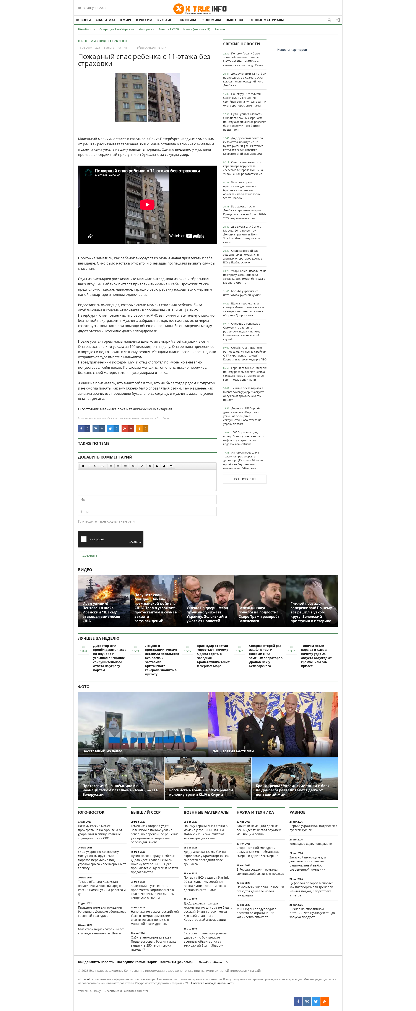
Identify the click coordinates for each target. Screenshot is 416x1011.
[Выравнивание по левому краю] (111, 466)
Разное (219, 29)
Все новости (245, 479)
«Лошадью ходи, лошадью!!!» (311, 844)
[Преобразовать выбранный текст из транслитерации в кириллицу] (164, 466)
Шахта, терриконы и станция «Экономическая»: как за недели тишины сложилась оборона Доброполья (244, 309)
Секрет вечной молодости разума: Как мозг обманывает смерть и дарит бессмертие (259, 852)
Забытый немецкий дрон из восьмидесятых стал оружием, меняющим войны (259, 830)
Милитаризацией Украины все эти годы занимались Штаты (101, 931)
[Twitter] (316, 1001)
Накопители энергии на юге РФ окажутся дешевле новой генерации (260, 891)
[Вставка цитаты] (157, 466)
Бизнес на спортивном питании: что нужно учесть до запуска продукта (312, 913)
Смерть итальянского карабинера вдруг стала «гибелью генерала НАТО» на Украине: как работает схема (243, 168)
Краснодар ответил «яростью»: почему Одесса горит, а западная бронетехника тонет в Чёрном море (213, 656)
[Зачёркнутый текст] (102, 466)
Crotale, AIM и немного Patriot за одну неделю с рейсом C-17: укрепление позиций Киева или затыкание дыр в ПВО (244, 353)
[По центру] (118, 466)
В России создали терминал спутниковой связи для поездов (260, 871)
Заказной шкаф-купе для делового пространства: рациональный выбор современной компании (307, 863)
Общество (234, 20)
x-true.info (84, 979)
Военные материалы (265, 20)
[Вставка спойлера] (171, 466)
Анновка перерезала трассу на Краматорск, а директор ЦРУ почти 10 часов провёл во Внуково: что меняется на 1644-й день (243, 460)
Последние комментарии (137, 962)
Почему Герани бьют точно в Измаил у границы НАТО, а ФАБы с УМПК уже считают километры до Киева (243, 59)
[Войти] (338, 20)
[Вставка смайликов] (133, 466)
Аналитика (105, 20)
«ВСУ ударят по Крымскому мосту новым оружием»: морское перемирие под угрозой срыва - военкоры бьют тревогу (102, 860)
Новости (83, 20)
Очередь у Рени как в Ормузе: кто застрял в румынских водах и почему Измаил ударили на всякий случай (241, 331)
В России (144, 20)
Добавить (90, 555)
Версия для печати (153, 47)
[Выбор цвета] (141, 466)
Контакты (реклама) (176, 962)
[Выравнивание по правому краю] (125, 466)
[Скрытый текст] (150, 466)
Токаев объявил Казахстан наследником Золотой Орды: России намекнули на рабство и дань (102, 887)
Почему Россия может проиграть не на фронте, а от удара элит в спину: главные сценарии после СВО (100, 832)
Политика (187, 20)
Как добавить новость (96, 962)
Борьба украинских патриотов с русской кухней (242, 293)
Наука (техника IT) (196, 29)
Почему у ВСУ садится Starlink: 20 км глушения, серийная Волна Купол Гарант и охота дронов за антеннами (244, 99)
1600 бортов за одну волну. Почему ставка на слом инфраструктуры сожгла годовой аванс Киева (243, 438)
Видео (105, 41)
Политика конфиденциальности (212, 983)
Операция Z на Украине (116, 29)
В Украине (165, 20)
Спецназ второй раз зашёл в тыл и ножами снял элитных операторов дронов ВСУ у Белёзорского (242, 256)
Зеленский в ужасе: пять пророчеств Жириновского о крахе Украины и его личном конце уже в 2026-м (152, 892)
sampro (109, 47)
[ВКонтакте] (307, 1001)
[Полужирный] (82, 466)
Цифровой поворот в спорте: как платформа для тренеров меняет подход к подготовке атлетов (311, 889)
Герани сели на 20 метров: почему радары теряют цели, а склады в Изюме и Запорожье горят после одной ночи (244, 373)
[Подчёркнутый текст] (95, 466)
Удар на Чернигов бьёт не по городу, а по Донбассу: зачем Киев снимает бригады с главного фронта (244, 276)
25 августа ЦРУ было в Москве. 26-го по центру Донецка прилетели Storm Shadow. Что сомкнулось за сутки (242, 234)
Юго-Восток (86, 29)
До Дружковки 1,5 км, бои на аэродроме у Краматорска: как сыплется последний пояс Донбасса (244, 79)
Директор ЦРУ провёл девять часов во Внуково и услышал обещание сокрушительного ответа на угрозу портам (242, 416)
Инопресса (146, 29)
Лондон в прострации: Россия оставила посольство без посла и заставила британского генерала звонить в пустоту (162, 660)
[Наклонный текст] (89, 466)
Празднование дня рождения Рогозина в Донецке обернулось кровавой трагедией (102, 911)
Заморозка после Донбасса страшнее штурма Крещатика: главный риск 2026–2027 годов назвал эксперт (244, 212)
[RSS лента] (324, 1001)
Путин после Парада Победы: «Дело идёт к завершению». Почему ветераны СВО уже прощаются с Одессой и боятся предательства (154, 864)
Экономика (211, 20)
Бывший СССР (169, 29)
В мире (126, 20)
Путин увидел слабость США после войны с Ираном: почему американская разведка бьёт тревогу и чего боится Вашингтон (244, 122)
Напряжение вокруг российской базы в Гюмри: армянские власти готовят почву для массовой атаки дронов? (155, 917)
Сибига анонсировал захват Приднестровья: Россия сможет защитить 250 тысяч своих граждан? (154, 943)
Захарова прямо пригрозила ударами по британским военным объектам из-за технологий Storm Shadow (241, 190)
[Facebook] (298, 1001)
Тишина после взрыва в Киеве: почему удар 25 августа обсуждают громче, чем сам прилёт (243, 394)
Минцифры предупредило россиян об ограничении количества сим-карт (256, 913)
